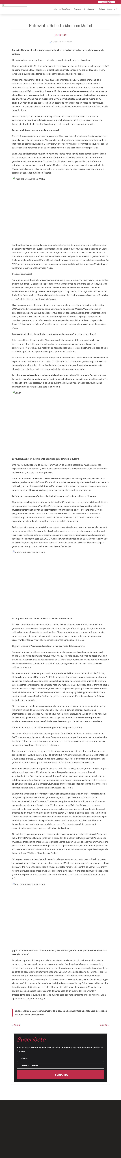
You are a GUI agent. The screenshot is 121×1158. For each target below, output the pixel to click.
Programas (78, 9)
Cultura (102, 9)
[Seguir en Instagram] (60, 1142)
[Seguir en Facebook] (49, 1142)
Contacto (111, 9)
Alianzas (90, 9)
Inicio (55, 9)
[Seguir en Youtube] (71, 1142)
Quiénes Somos (65, 9)
